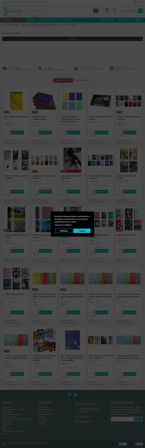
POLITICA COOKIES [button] (63, 225)
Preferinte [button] (64, 231)
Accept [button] (82, 231)
